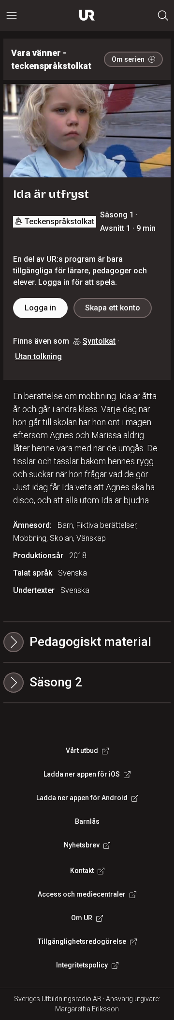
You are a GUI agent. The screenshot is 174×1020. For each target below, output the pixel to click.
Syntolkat (99, 341)
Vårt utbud (82, 750)
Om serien (128, 59)
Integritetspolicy (82, 965)
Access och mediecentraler (82, 894)
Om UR (81, 918)
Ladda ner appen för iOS (82, 774)
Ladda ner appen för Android (82, 798)
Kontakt (82, 870)
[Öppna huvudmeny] (11, 15)
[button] (87, 682)
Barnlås (87, 821)
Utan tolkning (38, 356)
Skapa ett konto (112, 307)
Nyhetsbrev (82, 845)
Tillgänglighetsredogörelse (82, 941)
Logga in (40, 307)
